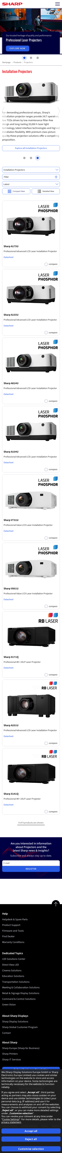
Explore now (17, 48)
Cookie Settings (10, 1119)
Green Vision (9, 1004)
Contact (6, 1033)
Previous (3, 138)
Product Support (11, 925)
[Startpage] (12, 4)
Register (31, 868)
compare (53, 264)
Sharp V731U (11, 520)
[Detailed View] (46, 191)
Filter (6, 177)
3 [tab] (37, 58)
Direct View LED (10, 965)
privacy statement (11, 1122)
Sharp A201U (11, 725)
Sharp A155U (11, 315)
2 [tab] (31, 58)
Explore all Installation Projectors (31, 148)
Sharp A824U (11, 383)
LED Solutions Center (13, 959)
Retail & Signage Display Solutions (20, 993)
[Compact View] (16, 191)
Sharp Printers (10, 1054)
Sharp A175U (11, 246)
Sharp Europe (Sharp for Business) (21, 1048)
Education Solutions (13, 976)
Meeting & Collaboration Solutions (21, 987)
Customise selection (31, 1149)
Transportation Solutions (16, 982)
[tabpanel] (31, 31)
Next (58, 138)
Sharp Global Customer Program (20, 1027)
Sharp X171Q (11, 657)
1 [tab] (24, 58)
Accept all (31, 1131)
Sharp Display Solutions (15, 1021)
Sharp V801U (11, 588)
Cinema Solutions (11, 970)
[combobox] (31, 170)
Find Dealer (8, 936)
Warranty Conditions (13, 942)
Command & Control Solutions (19, 999)
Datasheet (8, 257)
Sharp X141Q (11, 794)
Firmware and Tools (13, 931)
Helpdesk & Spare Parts (15, 919)
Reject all (31, 1139)
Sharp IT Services (11, 1059)
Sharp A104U (11, 452)
